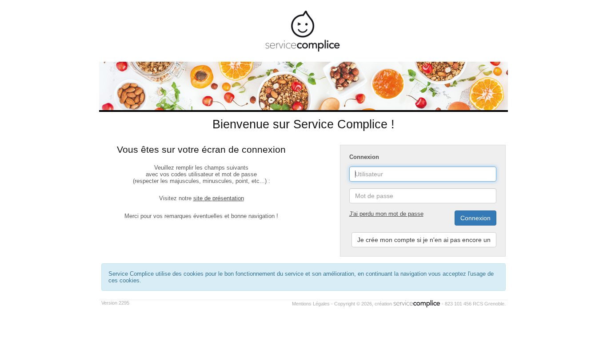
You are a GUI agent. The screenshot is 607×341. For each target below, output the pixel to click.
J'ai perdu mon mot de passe (386, 213)
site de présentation (218, 198)
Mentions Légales (311, 303)
